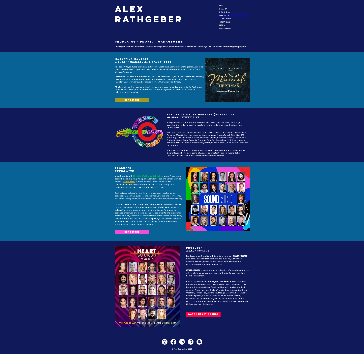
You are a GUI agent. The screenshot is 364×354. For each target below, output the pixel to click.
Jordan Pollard (233, 295)
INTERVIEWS (224, 22)
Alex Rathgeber (205, 304)
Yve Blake (206, 295)
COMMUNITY (225, 18)
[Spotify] (199, 342)
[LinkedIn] (182, 342)
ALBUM (222, 25)
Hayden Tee (200, 292)
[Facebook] (173, 342)
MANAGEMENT (225, 28)
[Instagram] (164, 342)
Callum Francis (217, 290)
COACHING (224, 12)
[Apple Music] (191, 342)
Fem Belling (238, 301)
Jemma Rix (212, 292)
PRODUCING (224, 15)
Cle (223, 301)
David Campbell (232, 284)
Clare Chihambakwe (227, 298)
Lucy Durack (234, 287)
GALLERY (223, 9)
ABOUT (222, 5)
